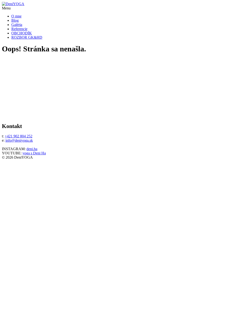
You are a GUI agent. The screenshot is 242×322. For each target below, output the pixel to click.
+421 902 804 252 (18, 136)
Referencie (19, 29)
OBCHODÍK (21, 33)
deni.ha (31, 149)
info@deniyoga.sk (19, 140)
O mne (16, 16)
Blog (15, 20)
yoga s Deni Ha (34, 153)
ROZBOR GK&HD (26, 37)
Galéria (16, 25)
